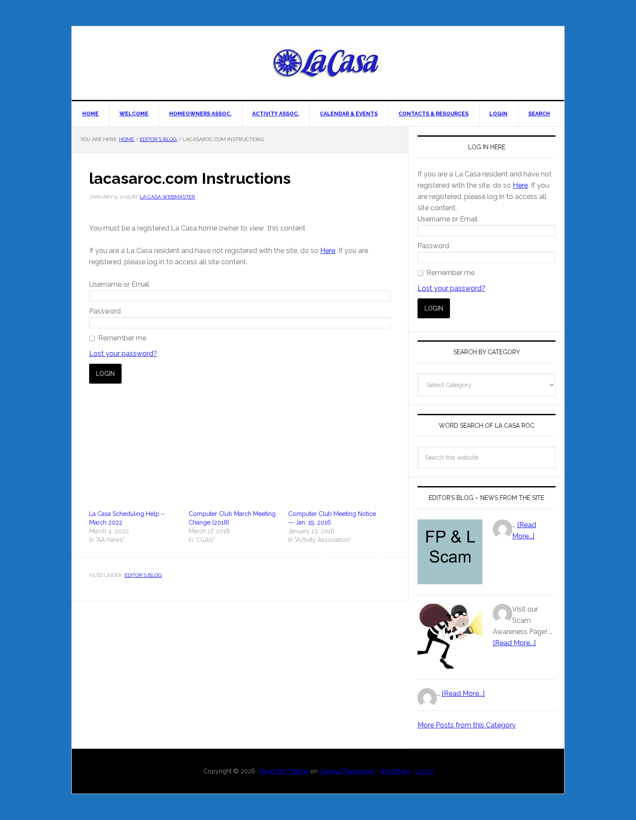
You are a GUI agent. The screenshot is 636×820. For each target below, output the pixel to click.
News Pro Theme (284, 771)
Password (105, 311)
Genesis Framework (347, 771)
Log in (424, 771)
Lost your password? (123, 353)
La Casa (326, 63)
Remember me (122, 338)
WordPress (395, 771)
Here (327, 251)
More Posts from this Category (467, 725)
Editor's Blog (143, 575)
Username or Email (119, 284)
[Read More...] (514, 643)
